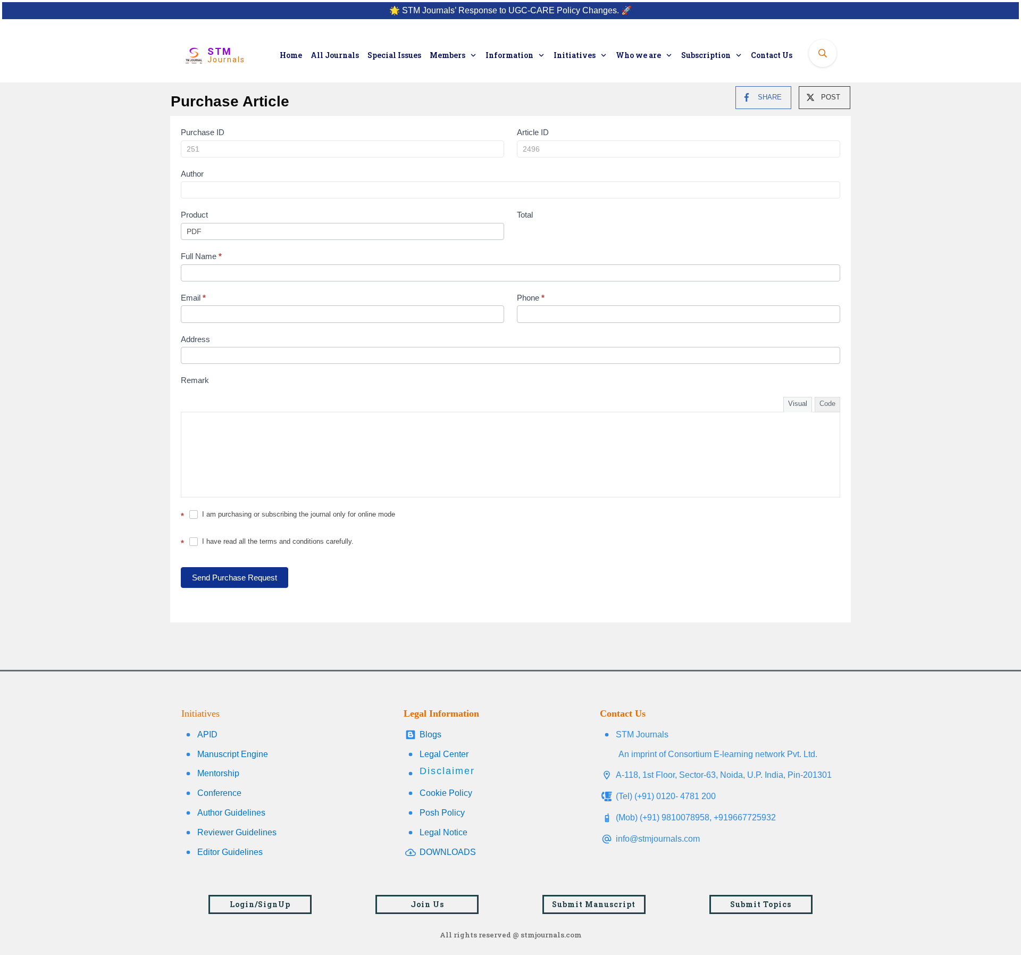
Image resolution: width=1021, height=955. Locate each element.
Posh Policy (442, 812)
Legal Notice (443, 832)
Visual (797, 404)
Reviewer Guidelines (237, 832)
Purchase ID (202, 132)
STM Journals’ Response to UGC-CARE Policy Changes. (510, 10)
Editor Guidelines (230, 852)
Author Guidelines (231, 812)
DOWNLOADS (448, 852)
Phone (531, 297)
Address (195, 339)
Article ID (533, 132)
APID (207, 734)
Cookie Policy (446, 793)
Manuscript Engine (232, 754)
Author (192, 173)
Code (827, 404)
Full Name (201, 256)
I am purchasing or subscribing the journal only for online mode (297, 514)
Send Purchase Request (234, 577)
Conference (219, 793)
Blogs (430, 734)
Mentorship (218, 773)
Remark (195, 380)
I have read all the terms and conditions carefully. (277, 541)
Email (193, 297)
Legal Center (444, 754)
